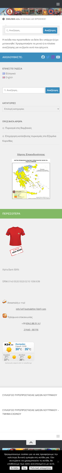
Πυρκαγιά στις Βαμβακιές (18, 128)
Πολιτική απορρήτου (40, 468)
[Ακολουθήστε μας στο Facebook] (43, 57)
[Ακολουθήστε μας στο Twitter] (48, 57)
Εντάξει (15, 468)
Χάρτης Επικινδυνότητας (31, 154)
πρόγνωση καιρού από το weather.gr (18, 363)
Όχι (24, 468)
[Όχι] (58, 461)
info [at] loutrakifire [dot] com (31, 309)
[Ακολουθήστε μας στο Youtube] (58, 57)
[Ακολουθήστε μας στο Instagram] (53, 57)
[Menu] (58, 4)
